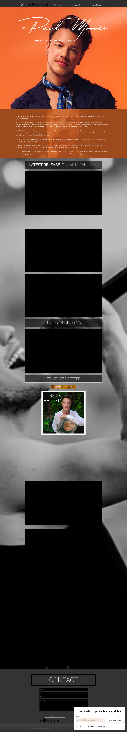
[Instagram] (40, 4)
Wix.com (55, 728)
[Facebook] (58, 720)
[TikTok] (43, 4)
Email (78, 716)
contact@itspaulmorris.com (55, 717)
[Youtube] (36, 4)
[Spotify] (29, 4)
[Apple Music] (33, 4)
